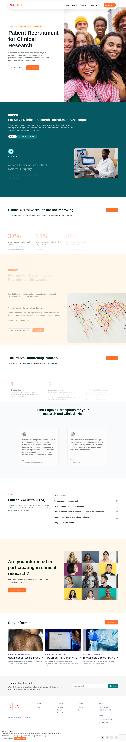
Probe (38, 707)
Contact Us (33, 67)
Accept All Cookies (20, 738)
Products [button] (83, 5)
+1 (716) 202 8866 (105, 710)
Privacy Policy (103, 722)
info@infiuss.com (104, 707)
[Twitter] (111, 737)
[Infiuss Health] (21, 706)
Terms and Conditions (106, 719)
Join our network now (17, 590)
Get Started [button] (108, 5)
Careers (59, 710)
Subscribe (113, 686)
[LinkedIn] (107, 737)
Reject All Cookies (8, 738)
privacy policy (45, 736)
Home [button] (67, 5)
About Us (60, 707)
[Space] (18, 5)
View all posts (111, 622)
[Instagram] (116, 737)
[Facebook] (102, 737)
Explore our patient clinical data (19, 330)
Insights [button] (74, 5)
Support (80, 710)
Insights (80, 707)
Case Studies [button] (95, 5)
